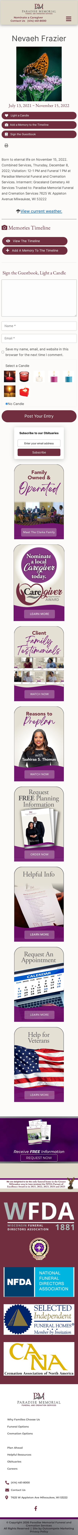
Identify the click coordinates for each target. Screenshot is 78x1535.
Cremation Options (20, 1433)
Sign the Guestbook (23, 134)
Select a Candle (17, 366)
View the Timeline (26, 241)
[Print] (6, 145)
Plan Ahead (15, 1447)
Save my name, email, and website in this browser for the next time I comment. (36, 352)
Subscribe (39, 452)
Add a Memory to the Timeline (29, 124)
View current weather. (41, 211)
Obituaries (14, 1461)
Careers (12, 1468)
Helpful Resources (19, 1454)
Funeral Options (18, 1426)
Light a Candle (19, 115)
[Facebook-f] (35, 1508)
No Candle (16, 404)
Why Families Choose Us (23, 1419)
